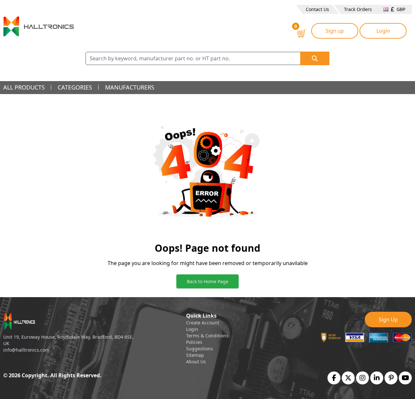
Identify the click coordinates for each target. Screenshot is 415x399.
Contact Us (317, 9)
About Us (196, 361)
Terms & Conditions (207, 335)
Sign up (335, 30)
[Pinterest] (391, 377)
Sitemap (195, 355)
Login (383, 30)
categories (75, 87)
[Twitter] (348, 377)
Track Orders (358, 9)
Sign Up (388, 319)
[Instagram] (362, 377)
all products (24, 87)
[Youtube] (405, 377)
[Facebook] (334, 377)
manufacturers (129, 87)
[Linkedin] (377, 377)
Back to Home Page (207, 281)
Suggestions (199, 348)
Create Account (202, 323)
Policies (194, 342)
